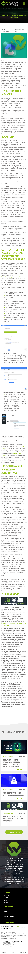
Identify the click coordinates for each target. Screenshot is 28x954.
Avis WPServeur (7, 919)
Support (6, 897)
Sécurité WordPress (11, 8)
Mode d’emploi (7, 914)
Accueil (3, 8)
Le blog (5, 911)
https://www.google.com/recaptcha (11, 277)
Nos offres (6, 895)
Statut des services (8, 909)
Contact (5, 900)
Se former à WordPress (9, 916)
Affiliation (6, 902)
